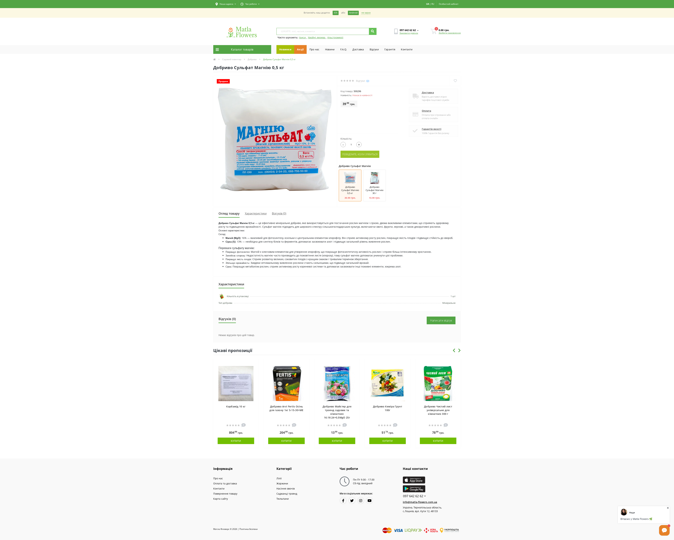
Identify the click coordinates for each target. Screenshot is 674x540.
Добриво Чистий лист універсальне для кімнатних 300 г (438, 410)
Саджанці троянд (286, 493)
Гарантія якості (431, 129)
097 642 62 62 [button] (413, 496)
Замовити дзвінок (408, 33)
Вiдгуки (374, 49)
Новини (330, 49)
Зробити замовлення (450, 32)
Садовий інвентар (231, 59)
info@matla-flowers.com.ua (420, 502)
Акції (300, 49)
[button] (225, 4)
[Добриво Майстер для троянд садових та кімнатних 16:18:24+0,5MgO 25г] (337, 383)
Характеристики (256, 213)
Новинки (285, 49)
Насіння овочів (285, 488)
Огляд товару (229, 213)
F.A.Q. (343, 49)
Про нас (314, 49)
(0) (367, 80)
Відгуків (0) (279, 213)
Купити (236, 440)
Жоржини (282, 483)
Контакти (406, 49)
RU (432, 3)
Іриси (302, 37)
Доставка (358, 49)
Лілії (279, 478)
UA (427, 3)
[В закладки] (254, 363)
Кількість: (346, 138)
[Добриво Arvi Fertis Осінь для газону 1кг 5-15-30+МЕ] (286, 383)
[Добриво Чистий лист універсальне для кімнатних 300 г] (438, 383)
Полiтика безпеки (248, 529)
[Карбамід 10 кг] (235, 383)
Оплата (426, 110)
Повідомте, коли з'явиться (360, 154)
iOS (335, 12)
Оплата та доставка (225, 483)
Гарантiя (389, 49)
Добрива (252, 59)
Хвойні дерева (317, 37)
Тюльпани (282, 498)
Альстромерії (335, 37)
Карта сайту (220, 498)
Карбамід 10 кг (235, 406)
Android (353, 12)
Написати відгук (441, 320)
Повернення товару (225, 493)
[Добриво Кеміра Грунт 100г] (387, 383)
